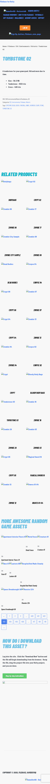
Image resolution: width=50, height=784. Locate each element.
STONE (42, 105)
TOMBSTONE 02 (7, 109)
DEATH (17, 105)
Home (5, 46)
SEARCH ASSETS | (33, 11)
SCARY (37, 105)
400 (32, 616)
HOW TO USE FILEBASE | (26, 15)
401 (38, 616)
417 (34, 621)
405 (16, 621)
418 (40, 621)
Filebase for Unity (7, 1)
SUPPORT (41, 18)
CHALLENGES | (19, 18)
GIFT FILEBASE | (8, 18)
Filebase (11, 46)
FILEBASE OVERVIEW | (10, 15)
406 (22, 621)
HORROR (32, 105)
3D (17, 46)
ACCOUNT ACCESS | (31, 18)
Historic (34, 46)
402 (44, 616)
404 (10, 621)
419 (45, 621)
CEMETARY (8, 105)
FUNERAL (22, 105)
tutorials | (39, 15)
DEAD (13, 105)
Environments (24, 46)
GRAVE (27, 105)
